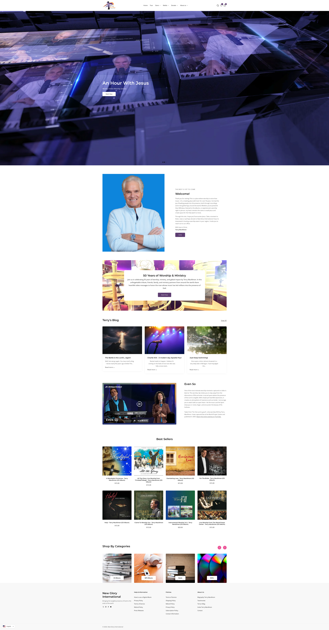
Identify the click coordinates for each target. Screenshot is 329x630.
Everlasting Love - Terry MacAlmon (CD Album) (180, 479)
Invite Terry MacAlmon (204, 607)
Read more (109, 367)
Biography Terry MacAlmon (206, 597)
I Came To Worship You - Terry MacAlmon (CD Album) (148, 523)
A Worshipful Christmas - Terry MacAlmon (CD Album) (117, 479)
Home (145, 5)
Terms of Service (139, 604)
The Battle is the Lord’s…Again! (118, 358)
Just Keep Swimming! (199, 358)
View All (224, 321)
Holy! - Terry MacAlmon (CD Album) (117, 522)
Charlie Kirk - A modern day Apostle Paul (164, 358)
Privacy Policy (138, 601)
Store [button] (157, 5)
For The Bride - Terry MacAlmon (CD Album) (212, 479)
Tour (151, 5)
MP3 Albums (149, 578)
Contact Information (172, 614)
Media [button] (165, 5)
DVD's (212, 578)
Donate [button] (173, 5)
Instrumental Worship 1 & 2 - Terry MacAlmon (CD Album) (180, 523)
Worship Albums (110, 94)
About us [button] (183, 5)
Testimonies (201, 601)
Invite (180, 235)
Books (180, 578)
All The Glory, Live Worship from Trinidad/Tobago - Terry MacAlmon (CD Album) (148, 480)
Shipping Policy (171, 601)
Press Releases (139, 610)
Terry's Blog (201, 604)
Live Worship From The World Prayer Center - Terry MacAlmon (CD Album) (212, 523)
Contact (200, 610)
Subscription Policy (172, 610)
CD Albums (116, 578)
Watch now (164, 295)
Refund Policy (138, 607)
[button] (218, 5)
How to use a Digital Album (142, 597)
